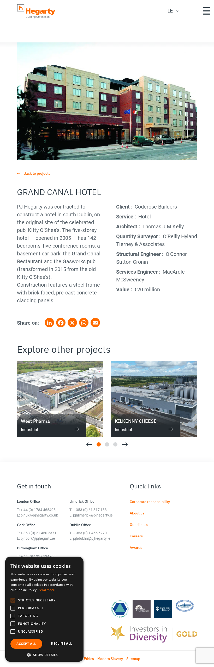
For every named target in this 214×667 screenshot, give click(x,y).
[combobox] (169, 10)
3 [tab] (115, 444)
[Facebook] (61, 323)
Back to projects (36, 173)
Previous (89, 444)
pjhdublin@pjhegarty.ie (91, 538)
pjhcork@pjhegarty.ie (38, 538)
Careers (136, 536)
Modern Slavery (110, 658)
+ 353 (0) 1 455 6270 (90, 533)
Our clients (139, 524)
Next (125, 444)
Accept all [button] (26, 643)
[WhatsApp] (83, 323)
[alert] (44, 609)
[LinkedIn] (49, 323)
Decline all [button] (61, 643)
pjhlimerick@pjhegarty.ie (92, 515)
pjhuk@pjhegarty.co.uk (39, 515)
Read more (46, 590)
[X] (72, 323)
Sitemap (133, 658)
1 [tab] (99, 444)
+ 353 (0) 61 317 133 (90, 510)
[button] (13, 600)
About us (137, 513)
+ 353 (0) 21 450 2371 (38, 533)
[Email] (95, 323)
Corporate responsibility (150, 501)
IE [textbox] (170, 10)
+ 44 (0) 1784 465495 (38, 510)
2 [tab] (107, 444)
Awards (136, 547)
